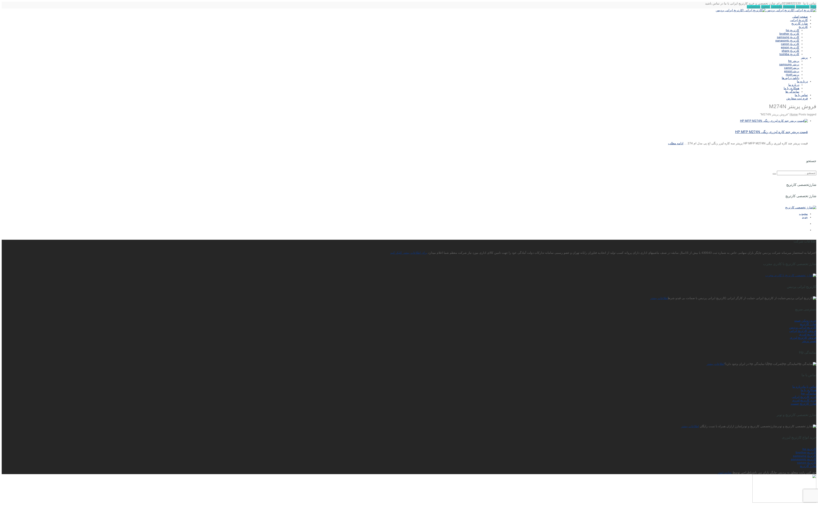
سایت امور (725, 472)
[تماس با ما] (784, 501)
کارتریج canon (806, 462)
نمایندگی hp (808, 393)
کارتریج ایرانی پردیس (802, 327)
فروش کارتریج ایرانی (802, 331)
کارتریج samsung (804, 456)
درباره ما (797, 386)
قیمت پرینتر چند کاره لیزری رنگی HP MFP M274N (771, 132)
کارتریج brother (806, 452)
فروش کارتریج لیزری (803, 337)
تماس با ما (809, 386)
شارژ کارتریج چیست (803, 403)
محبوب (803, 213)
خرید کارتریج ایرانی (804, 397)
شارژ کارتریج (808, 324)
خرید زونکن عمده (805, 320)
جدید (805, 217)
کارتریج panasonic (803, 459)
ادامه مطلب (675, 143)
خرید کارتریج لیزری (804, 400)
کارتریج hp (809, 449)
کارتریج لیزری (807, 334)
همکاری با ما (808, 390)
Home (794, 114)
